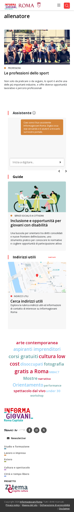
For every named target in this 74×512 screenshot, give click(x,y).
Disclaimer (64, 508)
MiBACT (54, 372)
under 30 (53, 391)
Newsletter (18, 438)
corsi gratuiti (23, 356)
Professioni (14, 68)
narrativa (44, 379)
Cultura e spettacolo (17, 467)
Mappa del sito (30, 505)
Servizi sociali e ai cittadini (29, 215)
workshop (37, 395)
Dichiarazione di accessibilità (55, 505)
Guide (18, 176)
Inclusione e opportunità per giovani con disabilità (35, 222)
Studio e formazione (16, 446)
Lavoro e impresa (15, 453)
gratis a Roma (31, 371)
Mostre (30, 378)
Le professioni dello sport (26, 73)
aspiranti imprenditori (37, 349)
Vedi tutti (52, 257)
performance (52, 385)
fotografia (54, 364)
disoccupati (31, 364)
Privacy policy (13, 505)
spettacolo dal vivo (29, 390)
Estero (8, 459)
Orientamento (28, 385)
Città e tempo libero (16, 474)
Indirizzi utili (24, 257)
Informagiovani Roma (31, 501)
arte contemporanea (37, 342)
